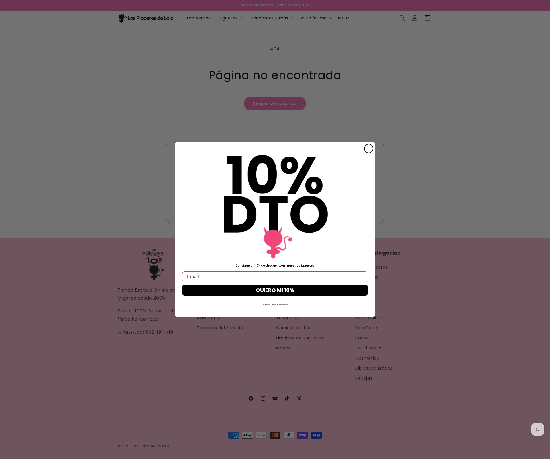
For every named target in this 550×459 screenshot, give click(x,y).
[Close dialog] (368, 148)
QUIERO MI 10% (275, 290)
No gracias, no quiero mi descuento (275, 304)
